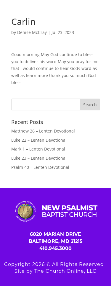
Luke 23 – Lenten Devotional (39, 158)
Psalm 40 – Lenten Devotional (40, 167)
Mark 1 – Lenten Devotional (38, 149)
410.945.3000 (55, 248)
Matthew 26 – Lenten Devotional (43, 131)
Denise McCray (32, 32)
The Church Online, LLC (65, 271)
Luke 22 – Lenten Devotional (39, 140)
